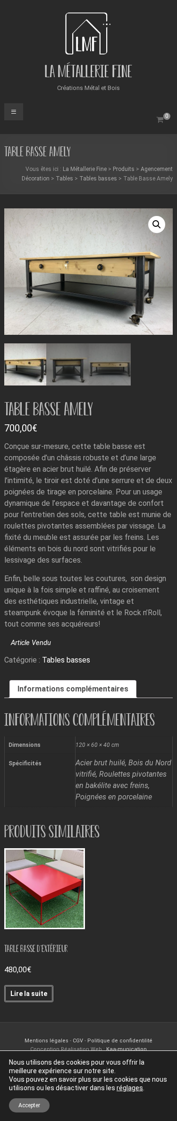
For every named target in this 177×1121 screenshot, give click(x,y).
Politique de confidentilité (119, 1041)
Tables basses (66, 659)
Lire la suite (28, 993)
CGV (78, 1041)
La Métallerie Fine (88, 71)
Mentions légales (47, 1041)
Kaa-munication (126, 1049)
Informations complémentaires (72, 688)
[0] (159, 120)
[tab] (72, 689)
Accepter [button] (29, 1105)
